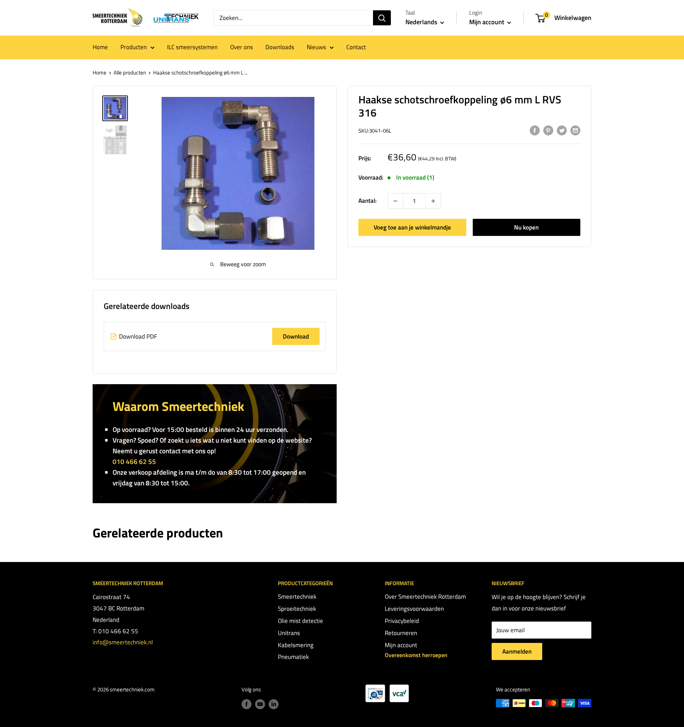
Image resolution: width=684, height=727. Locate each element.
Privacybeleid (402, 620)
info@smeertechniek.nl (123, 642)
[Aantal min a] (433, 201)
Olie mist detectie (300, 620)
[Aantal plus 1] (395, 201)
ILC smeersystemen (192, 47)
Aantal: (367, 201)
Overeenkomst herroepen (416, 655)
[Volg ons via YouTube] (260, 704)
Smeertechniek (297, 596)
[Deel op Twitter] (562, 130)
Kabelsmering (296, 645)
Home (100, 47)
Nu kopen (526, 227)
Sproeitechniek (297, 608)
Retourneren (401, 633)
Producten (133, 47)
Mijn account (487, 22)
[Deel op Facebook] (535, 130)
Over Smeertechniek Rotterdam (425, 596)
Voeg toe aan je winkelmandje (412, 227)
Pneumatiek (293, 656)
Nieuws (316, 47)
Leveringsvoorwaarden (414, 608)
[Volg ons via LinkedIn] (274, 704)
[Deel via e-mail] (575, 130)
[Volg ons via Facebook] (247, 704)
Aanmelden (517, 651)
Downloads (279, 47)
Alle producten (130, 72)
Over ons (241, 47)
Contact (356, 47)
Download (296, 336)
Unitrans (289, 633)
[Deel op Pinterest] (548, 130)
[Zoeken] (382, 17)
